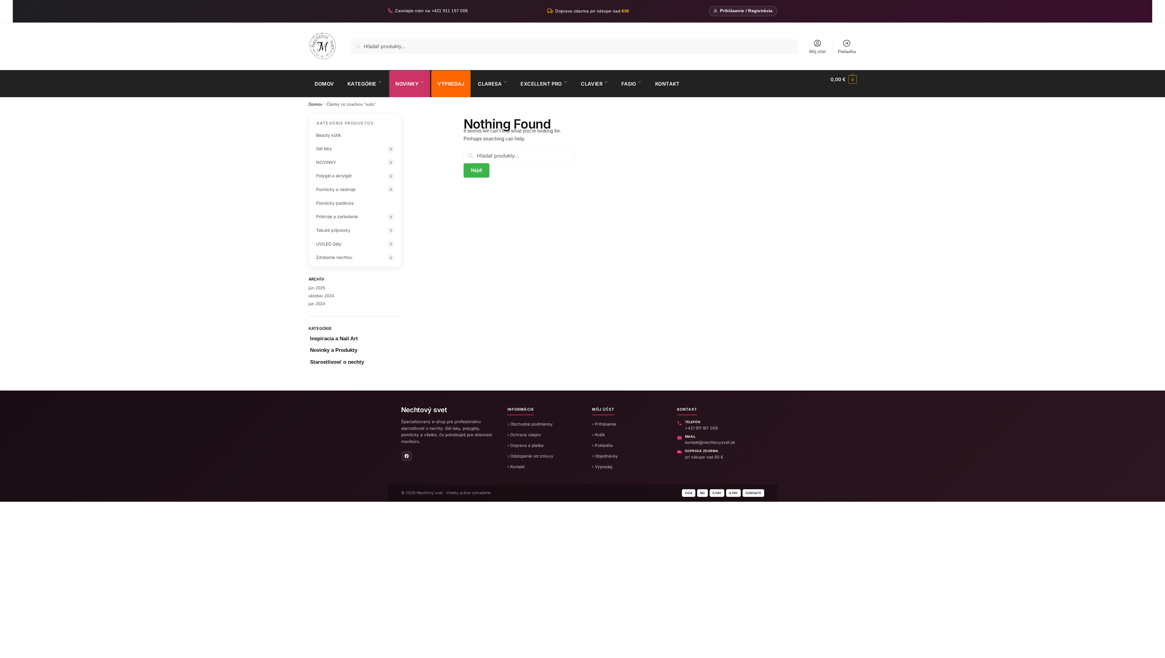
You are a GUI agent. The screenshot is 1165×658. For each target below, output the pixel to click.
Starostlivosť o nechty (337, 362)
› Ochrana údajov (524, 434)
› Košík (598, 434)
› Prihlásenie (604, 424)
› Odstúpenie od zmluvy (530, 456)
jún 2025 (317, 287)
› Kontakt (515, 466)
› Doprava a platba (525, 445)
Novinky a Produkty (333, 350)
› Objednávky (605, 456)
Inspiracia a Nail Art (334, 338)
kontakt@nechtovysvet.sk (710, 442)
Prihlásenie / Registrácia (746, 11)
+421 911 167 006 (701, 428)
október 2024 (321, 295)
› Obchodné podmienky (530, 424)
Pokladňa (847, 51)
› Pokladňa (602, 445)
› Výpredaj (602, 466)
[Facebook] (406, 456)
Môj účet (817, 51)
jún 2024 (317, 303)
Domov (315, 104)
